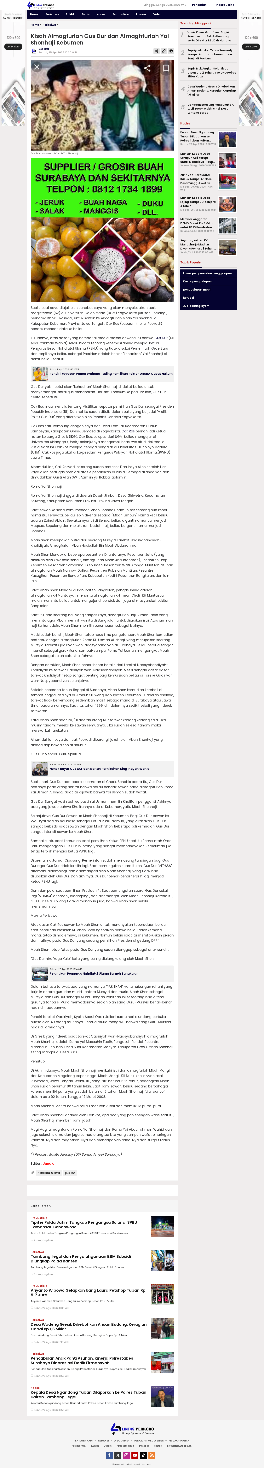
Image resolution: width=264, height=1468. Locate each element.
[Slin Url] (164, 51)
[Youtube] (134, 1455)
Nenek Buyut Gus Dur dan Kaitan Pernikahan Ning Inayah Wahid (99, 769)
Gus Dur (161, 338)
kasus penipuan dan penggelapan (207, 273)
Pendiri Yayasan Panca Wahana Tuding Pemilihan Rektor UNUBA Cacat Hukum (111, 373)
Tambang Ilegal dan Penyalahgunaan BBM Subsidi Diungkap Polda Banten (81, 1259)
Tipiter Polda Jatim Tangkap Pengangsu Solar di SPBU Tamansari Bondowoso (84, 1225)
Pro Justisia (39, 1218)
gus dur (70, 1173)
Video (108, 1446)
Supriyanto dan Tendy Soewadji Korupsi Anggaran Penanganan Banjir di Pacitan (209, 54)
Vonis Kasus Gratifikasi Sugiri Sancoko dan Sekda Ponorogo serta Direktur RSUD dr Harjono (209, 36)
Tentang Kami (83, 1440)
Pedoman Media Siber (149, 1440)
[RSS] (151, 1455)
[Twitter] (117, 1455)
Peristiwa (37, 1252)
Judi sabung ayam (196, 306)
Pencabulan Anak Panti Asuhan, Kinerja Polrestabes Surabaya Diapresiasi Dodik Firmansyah (82, 1361)
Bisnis (158, 1446)
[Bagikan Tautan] (156, 51)
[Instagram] (126, 1455)
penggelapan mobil (197, 290)
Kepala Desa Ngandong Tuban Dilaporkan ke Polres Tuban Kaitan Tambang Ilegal (88, 1395)
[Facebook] (109, 1455)
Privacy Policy (179, 1440)
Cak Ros (128, 431)
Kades (35, 1388)
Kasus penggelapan (197, 281)
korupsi (188, 298)
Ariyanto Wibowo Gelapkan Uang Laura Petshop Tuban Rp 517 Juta (88, 1293)
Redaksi (103, 1440)
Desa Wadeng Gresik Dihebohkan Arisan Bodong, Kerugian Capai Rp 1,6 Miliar (89, 1327)
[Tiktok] (143, 1455)
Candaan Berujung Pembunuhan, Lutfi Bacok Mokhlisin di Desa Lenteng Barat (210, 109)
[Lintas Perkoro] (41, 5)
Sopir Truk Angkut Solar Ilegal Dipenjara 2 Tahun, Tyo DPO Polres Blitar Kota (211, 73)
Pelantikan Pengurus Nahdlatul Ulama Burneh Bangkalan (94, 973)
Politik (144, 1446)
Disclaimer (121, 1440)
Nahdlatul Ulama (49, 1173)
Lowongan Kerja (179, 1446)
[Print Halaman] (171, 51)
